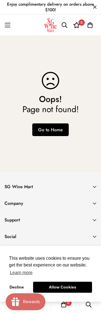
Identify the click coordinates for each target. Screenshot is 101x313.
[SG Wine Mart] (50, 25)
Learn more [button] (21, 272)
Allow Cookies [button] (62, 287)
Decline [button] (17, 287)
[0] (63, 304)
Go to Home (50, 129)
